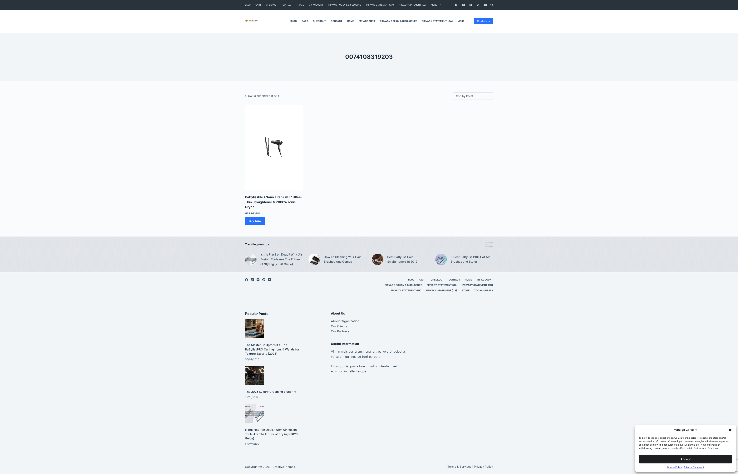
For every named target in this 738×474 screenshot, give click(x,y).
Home (301, 4)
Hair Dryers (252, 213)
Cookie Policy (674, 467)
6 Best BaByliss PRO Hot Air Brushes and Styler (470, 259)
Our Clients (339, 326)
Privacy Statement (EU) (412, 4)
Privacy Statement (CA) (380, 4)
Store (466, 290)
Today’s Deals (483, 290)
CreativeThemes (284, 467)
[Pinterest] (478, 5)
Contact (288, 4)
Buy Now (255, 221)
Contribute (483, 21)
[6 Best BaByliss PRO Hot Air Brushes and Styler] (441, 259)
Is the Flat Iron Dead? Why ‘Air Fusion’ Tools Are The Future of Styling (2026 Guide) (281, 259)
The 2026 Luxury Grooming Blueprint (270, 391)
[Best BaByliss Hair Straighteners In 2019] (377, 259)
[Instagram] (471, 5)
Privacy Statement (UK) (406, 290)
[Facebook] (456, 5)
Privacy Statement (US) (441, 290)
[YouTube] (485, 5)
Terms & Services (459, 466)
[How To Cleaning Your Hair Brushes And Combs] (314, 259)
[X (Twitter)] (463, 5)
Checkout (272, 4)
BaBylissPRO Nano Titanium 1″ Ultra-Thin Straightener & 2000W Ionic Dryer (273, 202)
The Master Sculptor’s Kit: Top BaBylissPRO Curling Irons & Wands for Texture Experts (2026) (272, 349)
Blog (248, 4)
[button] (730, 430)
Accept (686, 459)
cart (258, 4)
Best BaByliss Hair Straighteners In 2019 (402, 259)
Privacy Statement (694, 467)
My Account (316, 4)
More (434, 4)
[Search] (491, 5)
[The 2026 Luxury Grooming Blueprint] (254, 375)
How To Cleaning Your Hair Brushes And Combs (342, 259)
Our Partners (340, 331)
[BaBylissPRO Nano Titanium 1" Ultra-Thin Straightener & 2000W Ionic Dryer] (274, 147)
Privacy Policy (483, 466)
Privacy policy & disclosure (344, 4)
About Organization (345, 321)
